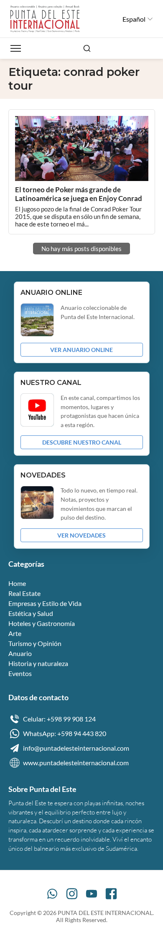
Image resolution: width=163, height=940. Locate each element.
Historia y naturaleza (38, 663)
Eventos (20, 673)
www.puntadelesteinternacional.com (76, 763)
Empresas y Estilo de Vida (45, 603)
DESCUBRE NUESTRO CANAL (81, 442)
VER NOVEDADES (81, 535)
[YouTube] (91, 893)
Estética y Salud (30, 613)
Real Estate (24, 593)
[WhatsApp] (52, 893)
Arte (14, 633)
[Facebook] (111, 893)
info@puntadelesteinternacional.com (76, 748)
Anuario (20, 653)
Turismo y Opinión (34, 643)
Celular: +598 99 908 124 (59, 719)
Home (17, 583)
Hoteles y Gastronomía (41, 623)
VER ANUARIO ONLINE (81, 349)
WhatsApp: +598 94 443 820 (64, 733)
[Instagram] (72, 893)
